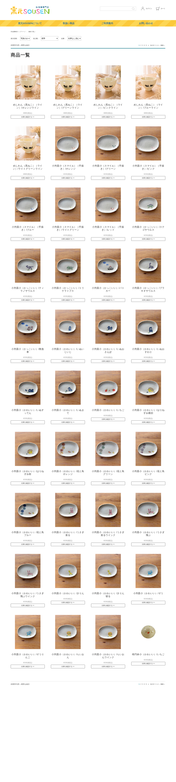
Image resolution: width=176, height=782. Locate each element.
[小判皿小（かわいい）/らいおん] (68, 632)
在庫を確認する (26, 117)
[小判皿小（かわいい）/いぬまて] (68, 388)
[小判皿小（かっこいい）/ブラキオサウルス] (148, 266)
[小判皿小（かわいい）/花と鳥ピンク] (148, 449)
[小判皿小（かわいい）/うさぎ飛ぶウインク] (28, 571)
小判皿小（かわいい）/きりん (68, 593)
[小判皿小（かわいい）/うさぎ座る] (68, 510)
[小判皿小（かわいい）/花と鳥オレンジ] (68, 449)
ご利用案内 (107, 23)
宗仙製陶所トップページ (18, 31)
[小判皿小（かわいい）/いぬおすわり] (148, 327)
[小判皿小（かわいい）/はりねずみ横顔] (148, 388)
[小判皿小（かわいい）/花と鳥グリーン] (108, 449)
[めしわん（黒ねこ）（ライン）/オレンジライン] (28, 82)
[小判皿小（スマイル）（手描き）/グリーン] (108, 143)
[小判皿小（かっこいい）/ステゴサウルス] (148, 205)
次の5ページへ (155, 45)
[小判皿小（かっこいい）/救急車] (28, 327)
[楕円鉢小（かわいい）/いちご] (148, 632)
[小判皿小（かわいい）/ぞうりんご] (28, 632)
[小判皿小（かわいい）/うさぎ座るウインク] (108, 510)
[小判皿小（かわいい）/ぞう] (148, 571)
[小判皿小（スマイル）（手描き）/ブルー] (28, 205)
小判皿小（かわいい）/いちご (108, 410)
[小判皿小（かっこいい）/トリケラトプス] (68, 266)
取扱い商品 (68, 23)
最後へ (163, 45)
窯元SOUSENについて (30, 23)
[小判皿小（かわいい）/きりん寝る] (108, 571)
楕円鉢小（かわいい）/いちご (148, 654)
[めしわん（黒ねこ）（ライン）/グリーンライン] (68, 82)
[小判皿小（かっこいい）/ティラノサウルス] (28, 266)
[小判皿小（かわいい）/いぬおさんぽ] (108, 327)
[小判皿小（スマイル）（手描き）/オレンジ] (68, 143)
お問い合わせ (146, 23)
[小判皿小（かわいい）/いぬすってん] (28, 388)
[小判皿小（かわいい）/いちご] (108, 388)
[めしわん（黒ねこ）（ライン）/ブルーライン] (148, 82)
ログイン (149, 8)
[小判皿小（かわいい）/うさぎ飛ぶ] (148, 510)
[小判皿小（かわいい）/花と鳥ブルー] (28, 510)
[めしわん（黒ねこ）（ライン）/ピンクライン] (108, 82)
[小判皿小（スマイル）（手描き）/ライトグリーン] (68, 205)
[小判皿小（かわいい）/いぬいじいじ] (68, 327)
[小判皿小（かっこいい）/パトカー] (108, 266)
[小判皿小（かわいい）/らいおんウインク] (108, 632)
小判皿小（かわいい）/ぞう (148, 593)
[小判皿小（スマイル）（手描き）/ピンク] (148, 143)
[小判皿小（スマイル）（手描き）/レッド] (108, 205)
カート (163, 8)
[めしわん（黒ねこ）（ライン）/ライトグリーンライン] (28, 143)
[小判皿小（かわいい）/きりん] (68, 571)
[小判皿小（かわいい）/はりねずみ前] (28, 449)
